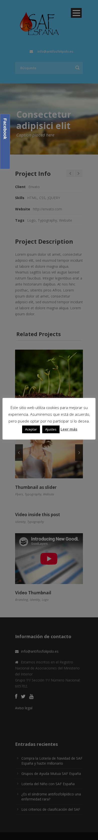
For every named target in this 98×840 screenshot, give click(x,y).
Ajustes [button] (51, 429)
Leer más (69, 429)
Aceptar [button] (31, 429)
